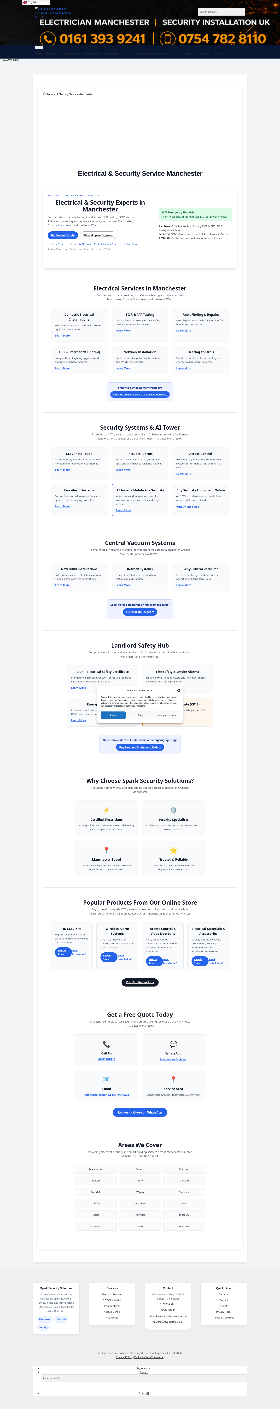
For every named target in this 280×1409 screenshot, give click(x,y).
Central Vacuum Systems (107, 244)
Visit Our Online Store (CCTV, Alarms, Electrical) (140, 394)
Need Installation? (79, 952)
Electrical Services (68, 54)
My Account (144, 1368)
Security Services (91, 54)
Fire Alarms (112, 1317)
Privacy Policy (223, 1311)
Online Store (220, 54)
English (32, 2)
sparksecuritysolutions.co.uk (168, 1321)
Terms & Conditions (223, 1317)
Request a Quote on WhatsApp (140, 1112)
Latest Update (202, 54)
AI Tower (127, 54)
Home (38, 54)
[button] (177, 690)
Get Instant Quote (63, 235)
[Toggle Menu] (39, 47)
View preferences (167, 715)
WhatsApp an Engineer (98, 235)
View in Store (62, 952)
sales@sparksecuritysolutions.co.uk (106, 1094)
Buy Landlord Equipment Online (140, 747)
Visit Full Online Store (140, 982)
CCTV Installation (112, 1300)
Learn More (62, 335)
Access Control (112, 1311)
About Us (50, 54)
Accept (113, 715)
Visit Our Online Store (140, 612)
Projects (174, 54)
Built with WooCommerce (148, 1357)
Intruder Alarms (112, 1306)
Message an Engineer (173, 1059)
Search (144, 1372)
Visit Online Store (187, 507)
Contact (187, 54)
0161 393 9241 (168, 1304)
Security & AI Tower (80, 244)
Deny (140, 715)
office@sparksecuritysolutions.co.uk (168, 1316)
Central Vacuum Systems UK (151, 54)
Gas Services (111, 54)
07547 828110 (106, 1059)
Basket (144, 1393)
